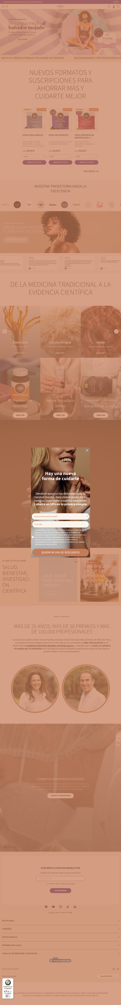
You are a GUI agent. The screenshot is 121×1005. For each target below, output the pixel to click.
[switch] (8, 996)
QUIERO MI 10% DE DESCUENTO (60, 552)
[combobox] (60, 516)
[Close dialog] (87, 450)
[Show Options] (87, 516)
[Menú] (12, 979)
